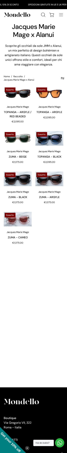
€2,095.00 (18, 121)
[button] (13, 440)
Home (7, 76)
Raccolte (18, 76)
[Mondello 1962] (18, 14)
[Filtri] (62, 78)
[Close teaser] (27, 448)
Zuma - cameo (18, 237)
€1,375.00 (17, 162)
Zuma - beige (18, 156)
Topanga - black (49, 156)
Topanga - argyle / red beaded (17, 114)
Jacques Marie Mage (18, 106)
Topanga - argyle (49, 112)
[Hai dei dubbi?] (59, 442)
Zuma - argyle (49, 197)
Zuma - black (17, 197)
